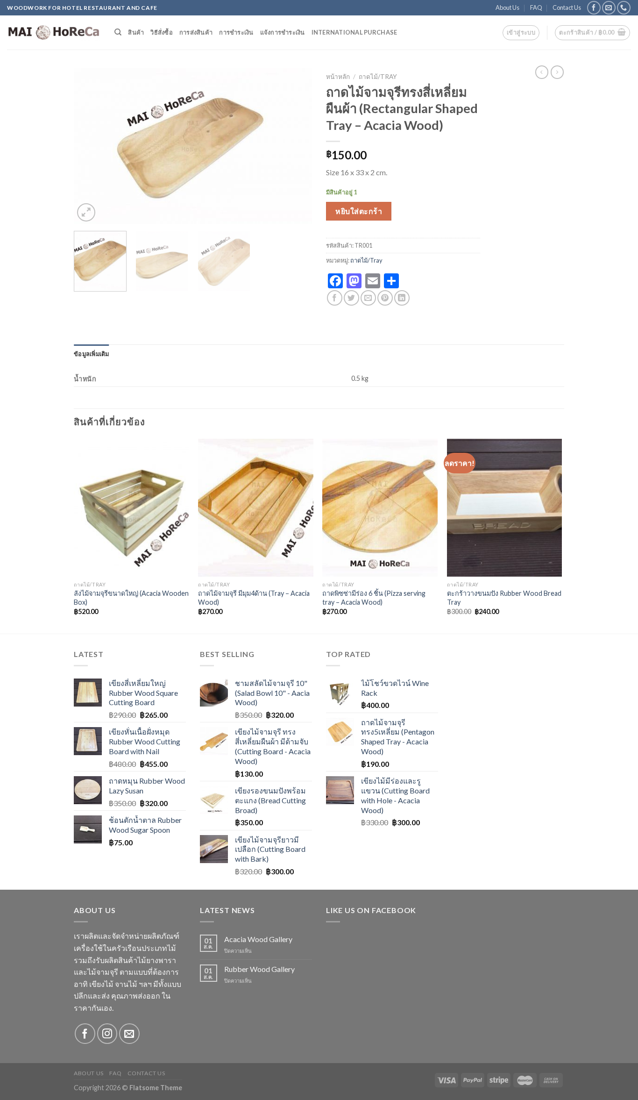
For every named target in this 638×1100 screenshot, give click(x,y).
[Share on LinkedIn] (402, 298)
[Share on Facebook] (334, 298)
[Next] (295, 146)
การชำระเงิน (236, 32)
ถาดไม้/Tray (378, 76)
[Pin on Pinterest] (385, 298)
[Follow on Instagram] (107, 1033)
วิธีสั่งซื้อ (161, 32)
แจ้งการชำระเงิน (282, 32)
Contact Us (567, 7)
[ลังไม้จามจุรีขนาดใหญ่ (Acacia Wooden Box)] (131, 508)
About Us (507, 7)
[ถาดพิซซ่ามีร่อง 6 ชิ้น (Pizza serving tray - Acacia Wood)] (380, 508)
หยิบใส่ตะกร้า (358, 211)
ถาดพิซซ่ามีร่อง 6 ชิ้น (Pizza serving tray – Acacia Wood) (373, 597)
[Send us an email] (609, 7)
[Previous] (90, 146)
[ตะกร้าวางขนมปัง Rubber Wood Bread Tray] (504, 508)
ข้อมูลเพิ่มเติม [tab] (91, 353)
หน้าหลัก (338, 76)
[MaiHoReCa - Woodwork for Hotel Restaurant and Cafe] (53, 33)
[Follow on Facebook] (594, 7)
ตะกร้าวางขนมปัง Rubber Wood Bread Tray (504, 597)
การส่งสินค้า (196, 32)
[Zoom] (86, 212)
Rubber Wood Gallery (259, 968)
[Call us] (624, 7)
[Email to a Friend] (368, 298)
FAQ (536, 7)
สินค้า (136, 32)
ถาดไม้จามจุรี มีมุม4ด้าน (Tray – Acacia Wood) (254, 597)
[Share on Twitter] (351, 298)
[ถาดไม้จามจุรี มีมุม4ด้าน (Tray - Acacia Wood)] (255, 508)
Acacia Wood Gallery (258, 939)
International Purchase (354, 32)
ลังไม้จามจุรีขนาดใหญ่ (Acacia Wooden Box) (131, 597)
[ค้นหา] (117, 32)
